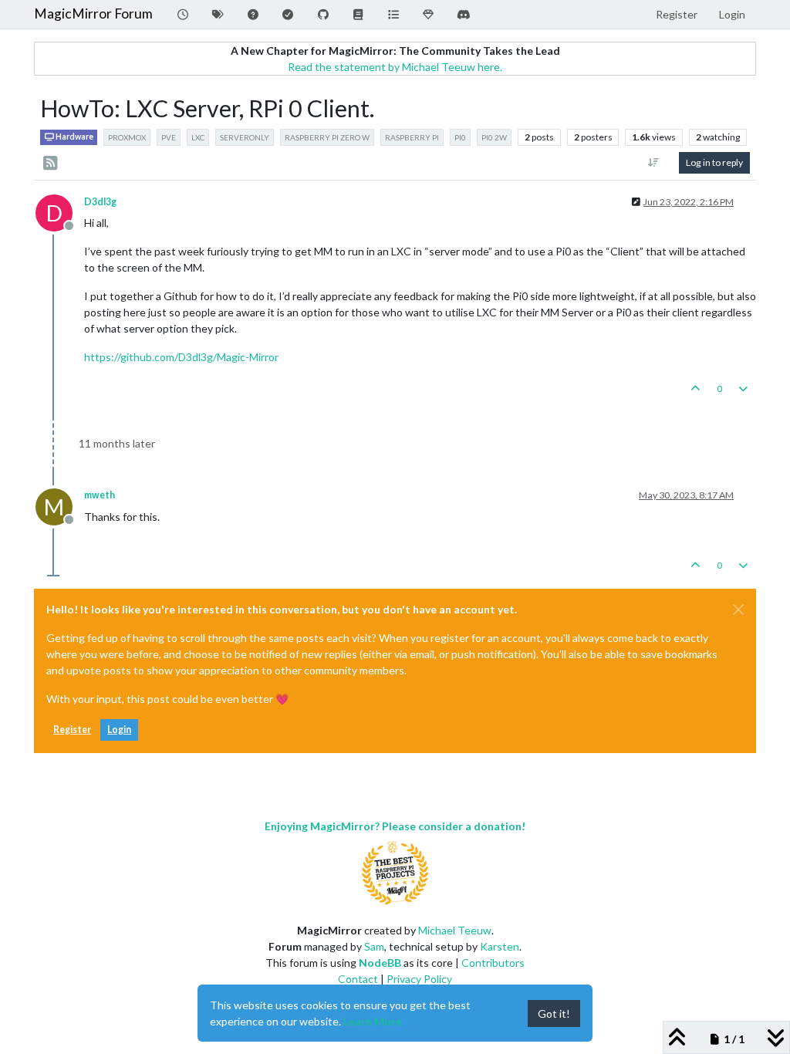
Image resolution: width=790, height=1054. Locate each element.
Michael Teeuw (454, 930)
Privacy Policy (419, 978)
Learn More (372, 1021)
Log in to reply (714, 162)
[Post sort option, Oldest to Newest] (654, 163)
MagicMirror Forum (93, 13)
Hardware (73, 136)
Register (72, 729)
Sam (374, 946)
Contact (358, 978)
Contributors (493, 962)
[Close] (738, 609)
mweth (99, 495)
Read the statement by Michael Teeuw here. (395, 66)
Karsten (499, 946)
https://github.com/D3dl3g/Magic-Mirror (181, 356)
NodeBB (380, 962)
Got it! (554, 1013)
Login (119, 729)
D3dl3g (100, 202)
